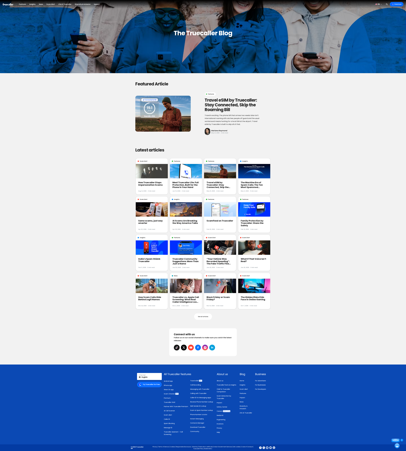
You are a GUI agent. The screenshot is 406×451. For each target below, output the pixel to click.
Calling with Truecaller (198, 393)
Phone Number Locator (198, 414)
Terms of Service (163, 447)
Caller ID (167, 419)
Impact (97, 4)
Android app (168, 381)
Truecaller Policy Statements (202, 449)
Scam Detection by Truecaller (224, 397)
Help (218, 432)
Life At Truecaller (64, 4)
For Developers (260, 389)
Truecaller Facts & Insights (226, 385)
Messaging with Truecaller (199, 389)
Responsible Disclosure (183, 447)
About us (220, 381)
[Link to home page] (8, 4)
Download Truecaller (197, 427)
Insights (32, 4)
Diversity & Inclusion (83, 4)
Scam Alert (50, 4)
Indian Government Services (223, 447)
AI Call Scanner (169, 411)
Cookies (172, 447)
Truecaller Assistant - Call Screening (173, 433)
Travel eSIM (196, 381)
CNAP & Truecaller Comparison (223, 390)
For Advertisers (260, 381)
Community (194, 431)
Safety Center (222, 407)
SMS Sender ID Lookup (198, 406)
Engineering (221, 420)
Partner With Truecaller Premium (176, 406)
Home (242, 381)
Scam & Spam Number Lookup (201, 410)
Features (22, 4)
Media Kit (220, 415)
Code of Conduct (247, 447)
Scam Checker (171, 394)
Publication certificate (206, 447)
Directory (195, 447)
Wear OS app (169, 390)
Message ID (168, 428)
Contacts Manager (197, 423)
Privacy (219, 428)
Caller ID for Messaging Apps (200, 398)
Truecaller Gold (169, 402)
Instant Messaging (197, 419)
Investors (220, 424)
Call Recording (195, 385)
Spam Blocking (169, 423)
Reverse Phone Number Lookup (201, 402)
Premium (167, 398)
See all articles (203, 316)
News (41, 4)
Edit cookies (236, 447)
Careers (223, 411)
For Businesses (260, 385)
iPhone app (168, 385)
